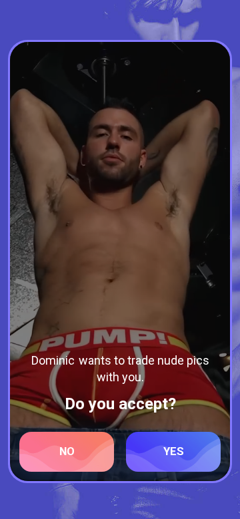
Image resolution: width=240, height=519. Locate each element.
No (67, 451)
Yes (173, 451)
